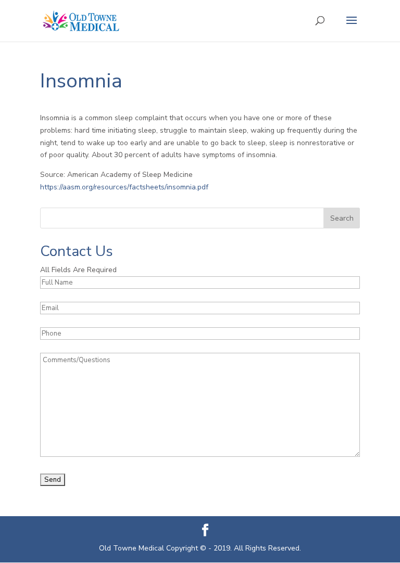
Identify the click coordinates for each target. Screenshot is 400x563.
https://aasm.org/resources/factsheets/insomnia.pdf (124, 187)
